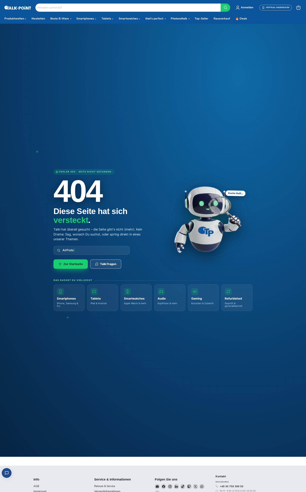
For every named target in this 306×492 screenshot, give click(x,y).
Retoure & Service (104, 486)
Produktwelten (14, 19)
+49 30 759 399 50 (231, 486)
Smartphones (85, 19)
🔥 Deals (241, 19)
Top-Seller (201, 19)
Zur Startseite (73, 264)
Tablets (106, 19)
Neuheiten (38, 19)
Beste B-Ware (60, 19)
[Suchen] (225, 8)
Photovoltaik (179, 19)
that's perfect (154, 19)
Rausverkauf (222, 19)
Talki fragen (108, 264)
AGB (36, 486)
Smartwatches (129, 19)
